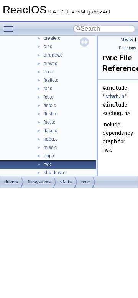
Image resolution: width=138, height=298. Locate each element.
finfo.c (50, 105)
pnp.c (49, 156)
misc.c (50, 147)
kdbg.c (51, 139)
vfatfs (66, 182)
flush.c (50, 114)
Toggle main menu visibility (10, 29)
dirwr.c (50, 63)
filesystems (39, 182)
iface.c (50, 130)
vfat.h (115, 96)
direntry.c (53, 55)
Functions (127, 47)
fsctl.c (49, 122)
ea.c (48, 71)
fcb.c (48, 97)
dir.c (48, 46)
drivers (11, 182)
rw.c (48, 164)
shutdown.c (55, 172)
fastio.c (51, 80)
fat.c (48, 88)
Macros (127, 39)
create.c (52, 38)
